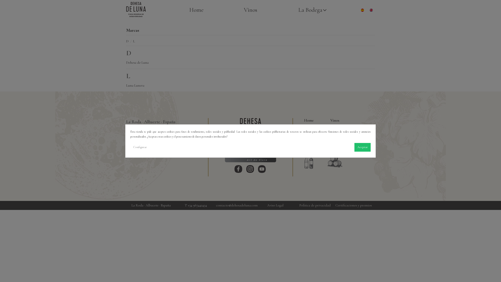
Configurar (140, 147)
